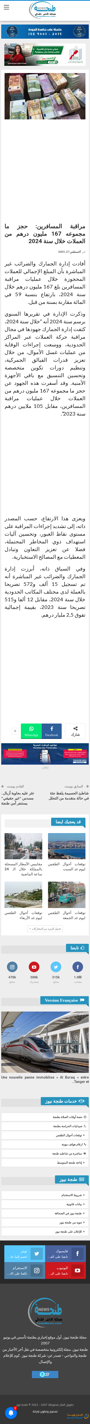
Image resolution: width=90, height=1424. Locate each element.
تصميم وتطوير (49, 1411)
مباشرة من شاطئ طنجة (67, 1153)
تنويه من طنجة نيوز (71, 1222)
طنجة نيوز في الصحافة (68, 1213)
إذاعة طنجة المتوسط (69, 1162)
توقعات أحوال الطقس (69, 1135)
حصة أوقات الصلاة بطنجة (67, 1117)
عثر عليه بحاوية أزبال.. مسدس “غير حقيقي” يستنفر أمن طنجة (17, 798)
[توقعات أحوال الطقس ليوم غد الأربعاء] (23, 895)
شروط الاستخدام (71, 1195)
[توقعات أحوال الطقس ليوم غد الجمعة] (67, 895)
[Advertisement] (45, 169)
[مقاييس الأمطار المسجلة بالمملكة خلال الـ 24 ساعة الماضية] (23, 846)
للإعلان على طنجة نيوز (68, 1231)
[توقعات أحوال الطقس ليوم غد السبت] (67, 846)
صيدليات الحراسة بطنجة (67, 1126)
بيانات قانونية (74, 1204)
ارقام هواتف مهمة (72, 1144)
